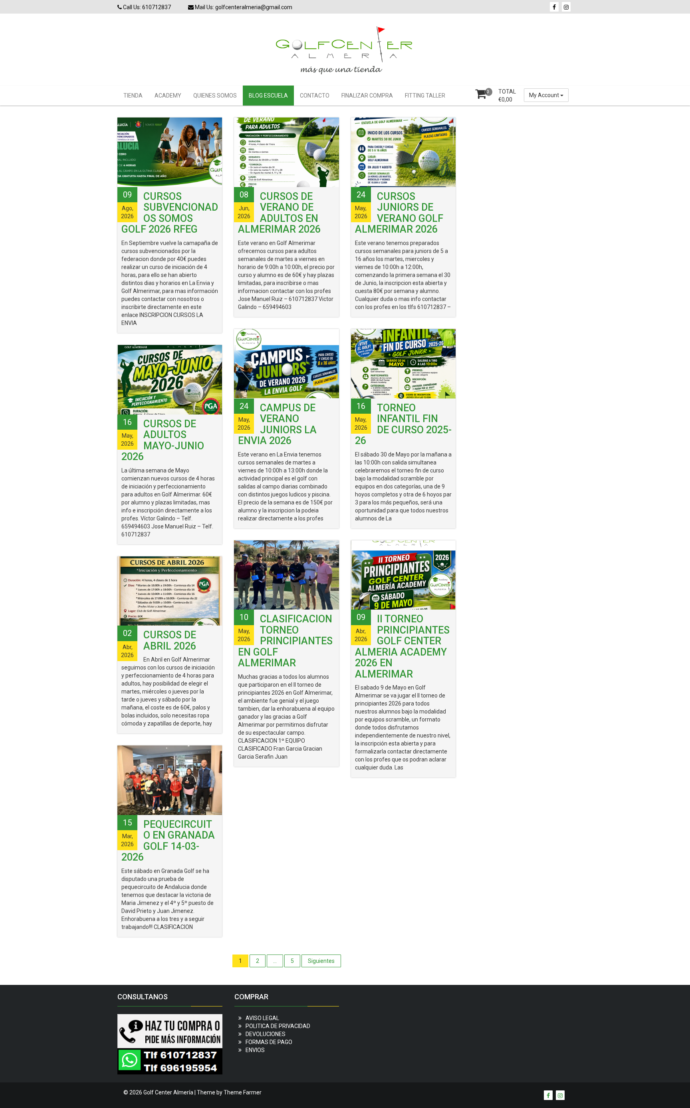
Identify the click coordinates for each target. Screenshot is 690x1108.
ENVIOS (255, 1050)
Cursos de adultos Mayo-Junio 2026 (162, 440)
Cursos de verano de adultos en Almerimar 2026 (279, 213)
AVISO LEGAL (262, 1018)
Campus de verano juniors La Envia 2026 (277, 424)
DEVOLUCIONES (266, 1034)
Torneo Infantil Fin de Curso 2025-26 (403, 424)
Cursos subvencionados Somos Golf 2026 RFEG (169, 213)
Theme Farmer (243, 1092)
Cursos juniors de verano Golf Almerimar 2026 (399, 213)
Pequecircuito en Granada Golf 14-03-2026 (168, 841)
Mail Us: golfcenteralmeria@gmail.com (243, 7)
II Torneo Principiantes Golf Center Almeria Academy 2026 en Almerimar (402, 646)
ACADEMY (168, 95)
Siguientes (321, 961)
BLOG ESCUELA (268, 95)
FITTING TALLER (425, 95)
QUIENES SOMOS (215, 95)
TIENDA (133, 95)
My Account (544, 95)
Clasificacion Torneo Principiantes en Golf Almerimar (285, 641)
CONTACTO (314, 95)
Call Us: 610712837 (146, 7)
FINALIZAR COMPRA (367, 95)
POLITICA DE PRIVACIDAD (278, 1026)
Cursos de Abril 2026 (169, 640)
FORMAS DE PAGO (269, 1042)
